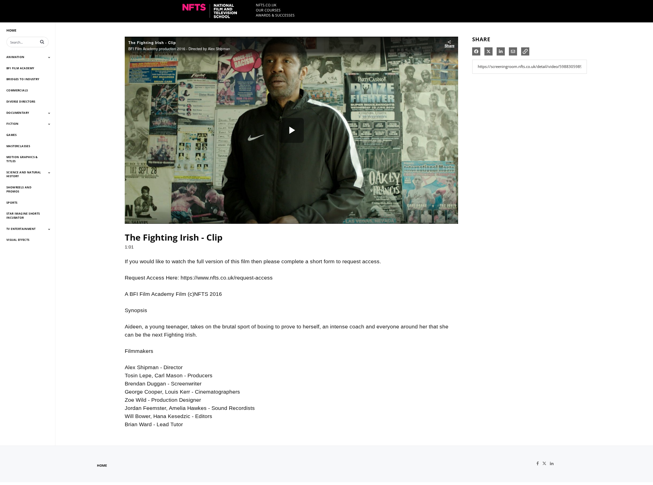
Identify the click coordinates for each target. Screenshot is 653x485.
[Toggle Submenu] (49, 57)
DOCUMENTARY (17, 113)
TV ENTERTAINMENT (20, 229)
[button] (42, 41)
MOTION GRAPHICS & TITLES (22, 159)
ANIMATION (15, 57)
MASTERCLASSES (18, 146)
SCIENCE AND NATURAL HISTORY (23, 174)
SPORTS (11, 202)
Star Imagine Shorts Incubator (23, 215)
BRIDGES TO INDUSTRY (23, 79)
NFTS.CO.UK (266, 5)
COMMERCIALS (17, 90)
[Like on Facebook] (539, 463)
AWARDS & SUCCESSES (275, 15)
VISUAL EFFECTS (18, 240)
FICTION (12, 124)
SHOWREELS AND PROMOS (18, 189)
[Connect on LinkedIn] (553, 463)
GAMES (11, 135)
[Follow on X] (546, 463)
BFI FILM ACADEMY (20, 68)
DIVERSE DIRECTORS (20, 101)
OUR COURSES (268, 10)
